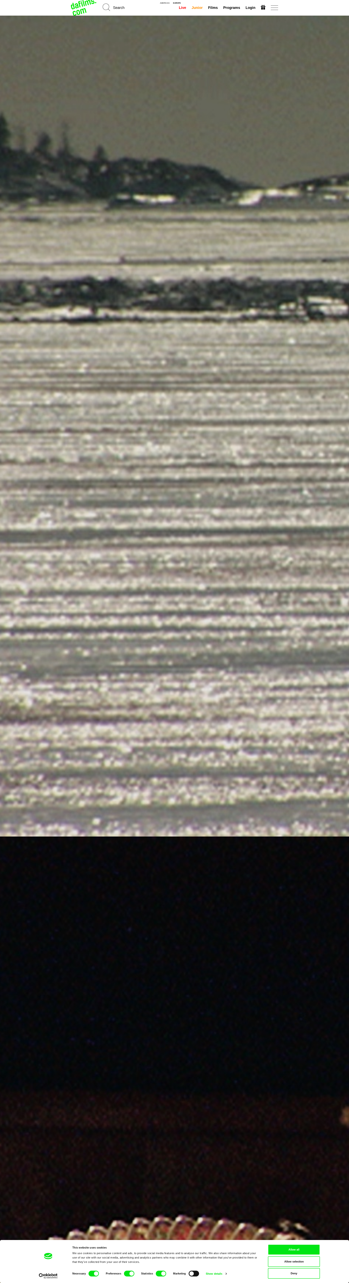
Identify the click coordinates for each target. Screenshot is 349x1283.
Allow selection (294, 1261)
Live (182, 8)
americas (165, 3)
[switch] (129, 1273)
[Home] (84, 7)
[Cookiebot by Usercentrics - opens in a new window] (48, 1276)
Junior (197, 8)
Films (213, 8)
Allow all (293, 1249)
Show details (214, 1273)
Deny (294, 1273)
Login (250, 8)
